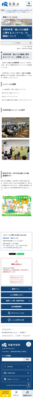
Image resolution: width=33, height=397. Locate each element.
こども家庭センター (16, 295)
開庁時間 (10, 366)
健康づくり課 (14, 238)
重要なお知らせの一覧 (16, 277)
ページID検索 (6, 356)
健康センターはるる (18, 10)
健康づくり (15, 289)
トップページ (9, 10)
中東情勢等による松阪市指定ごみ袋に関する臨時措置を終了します (15, 271)
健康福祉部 (6, 238)
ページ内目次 (16, 43)
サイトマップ (26, 335)
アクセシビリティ (6, 329)
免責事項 (22, 332)
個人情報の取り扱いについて (9, 332)
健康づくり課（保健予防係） (15, 300)
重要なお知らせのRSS (16, 282)
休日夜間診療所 (16, 306)
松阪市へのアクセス (13, 379)
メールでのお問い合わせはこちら (12, 247)
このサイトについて (7, 335)
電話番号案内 (11, 373)
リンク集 (17, 335)
